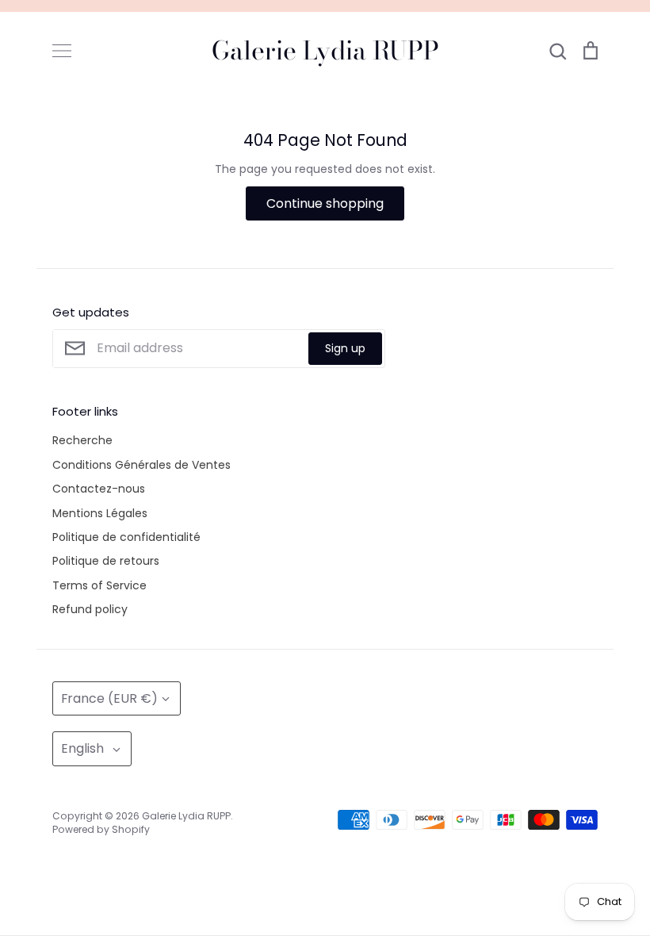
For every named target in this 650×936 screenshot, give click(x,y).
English (82, 748)
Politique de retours (105, 561)
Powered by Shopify (101, 829)
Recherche (82, 440)
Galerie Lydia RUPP (325, 51)
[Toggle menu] (61, 50)
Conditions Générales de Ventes (141, 465)
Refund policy (90, 609)
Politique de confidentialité (126, 537)
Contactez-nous (98, 489)
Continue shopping (325, 203)
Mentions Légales (99, 513)
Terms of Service (99, 585)
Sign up (345, 348)
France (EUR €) (109, 698)
